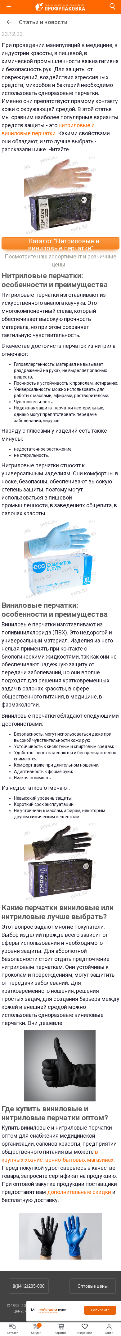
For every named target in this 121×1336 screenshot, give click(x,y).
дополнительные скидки (79, 1192)
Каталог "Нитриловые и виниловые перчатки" (63, 243)
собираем (47, 1310)
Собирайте (100, 1310)
